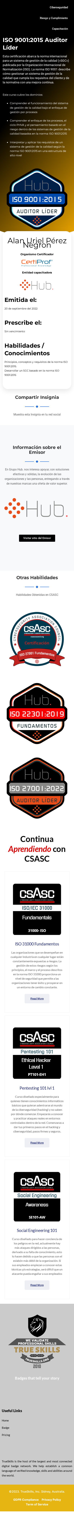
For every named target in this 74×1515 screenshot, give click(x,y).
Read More (37, 998)
